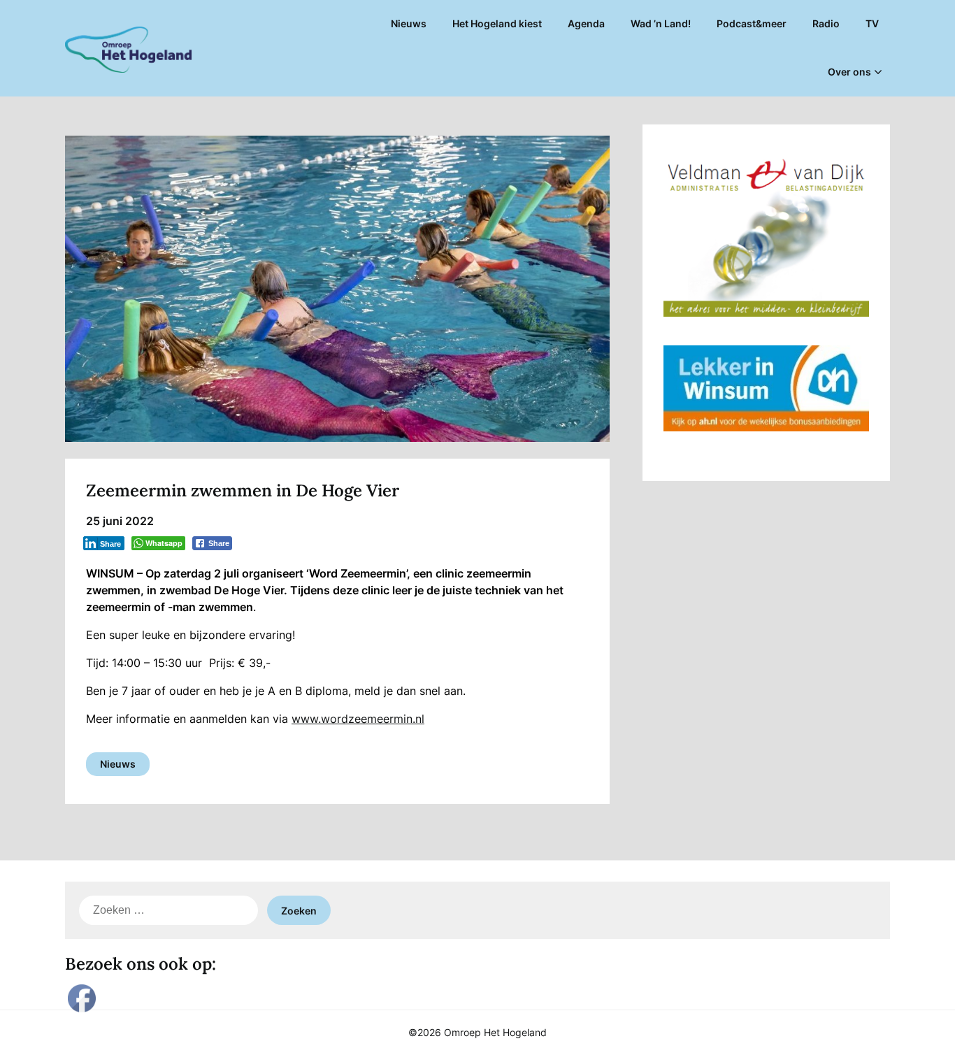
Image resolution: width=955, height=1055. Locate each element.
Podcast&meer (752, 23)
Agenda (586, 23)
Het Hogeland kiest (497, 23)
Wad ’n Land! (661, 23)
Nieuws (408, 23)
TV (872, 23)
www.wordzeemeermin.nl (358, 719)
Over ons (849, 72)
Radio (826, 23)
